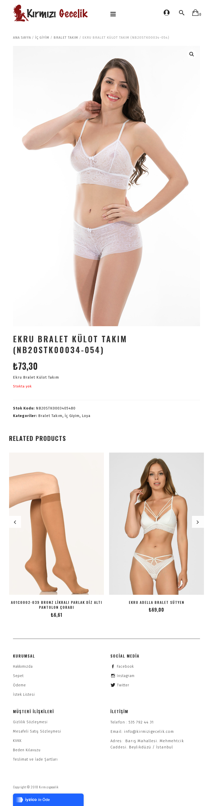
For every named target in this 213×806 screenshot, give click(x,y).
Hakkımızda (23, 666)
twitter (123, 685)
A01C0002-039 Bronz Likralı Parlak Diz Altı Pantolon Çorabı (56, 604)
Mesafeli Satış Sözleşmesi (37, 731)
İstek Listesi (24, 694)
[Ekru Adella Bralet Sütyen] (156, 524)
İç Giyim (42, 37)
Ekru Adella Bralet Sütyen (156, 602)
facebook (125, 666)
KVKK (17, 741)
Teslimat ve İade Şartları (35, 759)
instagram (126, 676)
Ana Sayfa (22, 37)
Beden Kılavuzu (27, 750)
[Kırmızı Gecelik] (51, 13)
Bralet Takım (66, 37)
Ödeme (19, 685)
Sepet (18, 676)
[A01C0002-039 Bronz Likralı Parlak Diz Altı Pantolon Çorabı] (56, 524)
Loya (86, 416)
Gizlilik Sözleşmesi (30, 722)
